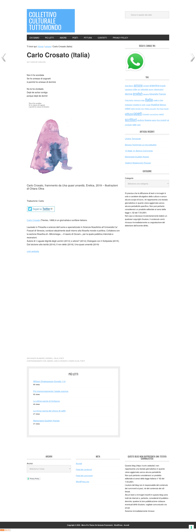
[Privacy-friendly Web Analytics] (5, 530)
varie (139, 124)
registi (161, 114)
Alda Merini (129, 86)
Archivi (30, 463)
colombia (144, 89)
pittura (129, 114)
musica (155, 104)
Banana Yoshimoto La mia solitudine (140, 144)
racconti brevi (154, 114)
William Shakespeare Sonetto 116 (49, 381)
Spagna (148, 120)
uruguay (128, 124)
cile (138, 89)
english (138, 93)
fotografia (153, 93)
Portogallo (145, 114)
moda (148, 104)
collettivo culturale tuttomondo (45, 21)
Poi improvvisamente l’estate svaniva (50, 391)
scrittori (131, 119)
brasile (163, 85)
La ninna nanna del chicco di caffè (49, 410)
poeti (61, 358)
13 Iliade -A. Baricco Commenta (139, 150)
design (151, 89)
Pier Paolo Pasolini (163, 109)
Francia (162, 93)
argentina (154, 85)
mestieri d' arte (139, 104)
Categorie (129, 178)
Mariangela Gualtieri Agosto (46, 420)
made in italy (158, 100)
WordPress (118, 525)
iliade (143, 100)
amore (42, 358)
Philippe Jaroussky (150, 109)
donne (128, 94)
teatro (154, 120)
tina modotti (161, 120)
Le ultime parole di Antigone (46, 401)
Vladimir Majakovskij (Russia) (138, 162)
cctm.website (33, 251)
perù (142, 109)
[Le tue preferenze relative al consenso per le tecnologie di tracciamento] (191, 527)
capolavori (129, 89)
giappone (137, 100)
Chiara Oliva (73, 361)
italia (56, 358)
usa (134, 124)
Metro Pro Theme (88, 525)
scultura (140, 120)
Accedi (79, 463)
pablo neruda (136, 109)
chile (135, 89)
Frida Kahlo (129, 100)
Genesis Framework (105, 525)
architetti (146, 86)
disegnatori (158, 89)
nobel (127, 108)
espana (146, 94)
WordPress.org (82, 481)
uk (168, 120)
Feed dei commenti (84, 475)
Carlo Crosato (33, 220)
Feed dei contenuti (84, 469)
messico (128, 104)
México (163, 104)
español (49, 358)
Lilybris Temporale (133, 138)
